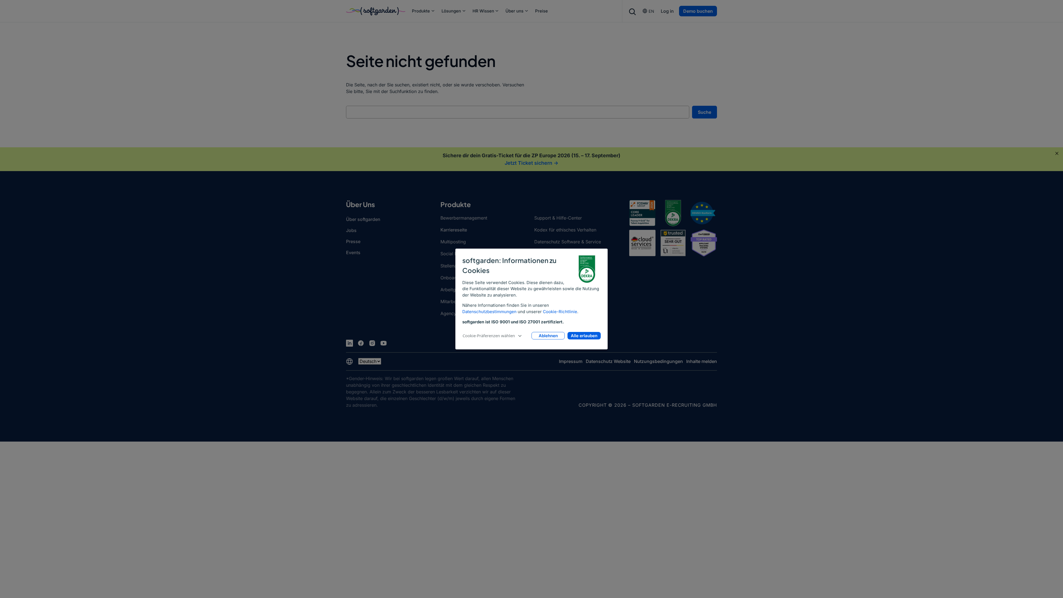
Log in (667, 11)
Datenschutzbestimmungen (489, 311)
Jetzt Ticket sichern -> (531, 163)
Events (353, 252)
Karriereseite (453, 230)
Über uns (514, 11)
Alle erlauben (584, 335)
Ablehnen (548, 335)
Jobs (351, 230)
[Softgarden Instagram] (372, 343)
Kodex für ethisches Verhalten (565, 230)
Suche (704, 112)
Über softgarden (363, 219)
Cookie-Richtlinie (560, 311)
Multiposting (453, 241)
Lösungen (451, 11)
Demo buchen (698, 11)
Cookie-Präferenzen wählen (489, 335)
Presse (353, 241)
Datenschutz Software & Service (567, 241)
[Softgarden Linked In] (349, 343)
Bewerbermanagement (463, 218)
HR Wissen (483, 11)
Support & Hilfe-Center (558, 218)
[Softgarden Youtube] (383, 343)
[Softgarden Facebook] (360, 343)
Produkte (421, 11)
